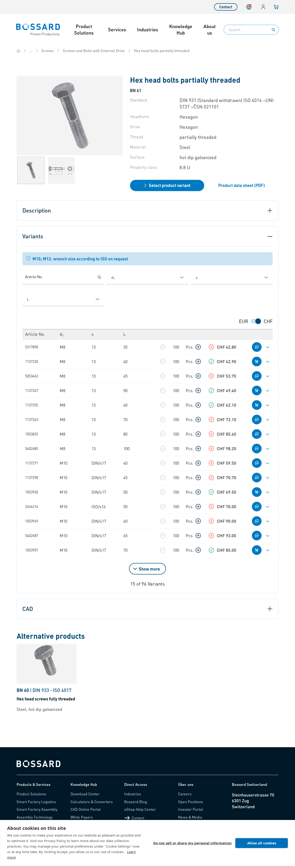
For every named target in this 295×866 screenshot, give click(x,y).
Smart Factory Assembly (37, 809)
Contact (225, 6)
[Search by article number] (99, 277)
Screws (47, 50)
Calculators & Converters (92, 801)
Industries (147, 29)
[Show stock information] (211, 347)
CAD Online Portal (86, 809)
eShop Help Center (140, 809)
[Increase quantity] (198, 347)
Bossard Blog (135, 801)
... (31, 50)
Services (117, 29)
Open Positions (190, 801)
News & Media (190, 817)
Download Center (85, 793)
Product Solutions (84, 29)
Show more (149, 569)
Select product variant (169, 185)
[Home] (18, 50)
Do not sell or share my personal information (192, 843)
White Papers (82, 817)
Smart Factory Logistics (36, 801)
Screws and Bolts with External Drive (94, 50)
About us (210, 29)
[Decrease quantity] (162, 347)
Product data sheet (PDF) (241, 185)
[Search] (273, 30)
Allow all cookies (261, 843)
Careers (185, 793)
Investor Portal (190, 809)
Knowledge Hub (180, 29)
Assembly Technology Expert (35, 819)
